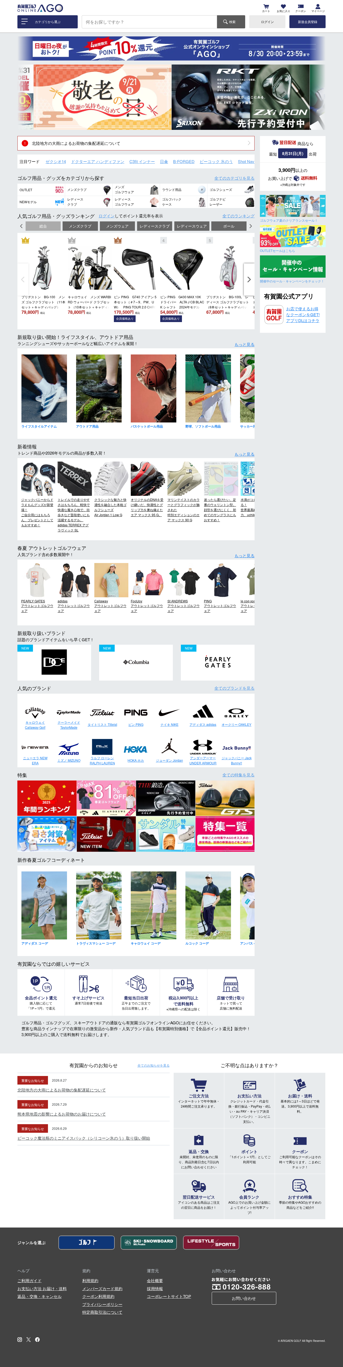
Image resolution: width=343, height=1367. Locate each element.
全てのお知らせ (153, 1065)
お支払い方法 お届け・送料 (42, 1288)
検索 (232, 21)
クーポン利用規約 (98, 1296)
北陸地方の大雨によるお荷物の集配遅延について (76, 143)
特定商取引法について (102, 1312)
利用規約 (90, 1280)
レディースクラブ (155, 226)
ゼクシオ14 (56, 161)
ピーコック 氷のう (216, 161)
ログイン (267, 21)
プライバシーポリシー (102, 1304)
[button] (25, 97)
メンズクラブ (80, 226)
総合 (43, 226)
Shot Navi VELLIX (254, 161)
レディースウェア (192, 226)
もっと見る (244, 344)
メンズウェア (117, 226)
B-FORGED (184, 161)
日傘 (164, 161)
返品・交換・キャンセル (39, 1296)
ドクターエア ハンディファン (97, 161)
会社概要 (155, 1280)
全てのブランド (234, 688)
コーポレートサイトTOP (169, 1296)
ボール (228, 226)
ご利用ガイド (29, 1280)
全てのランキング (238, 215)
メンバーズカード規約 (102, 1288)
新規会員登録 (307, 21)
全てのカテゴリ (234, 178)
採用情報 (155, 1288)
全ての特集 (238, 774)
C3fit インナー (142, 161)
